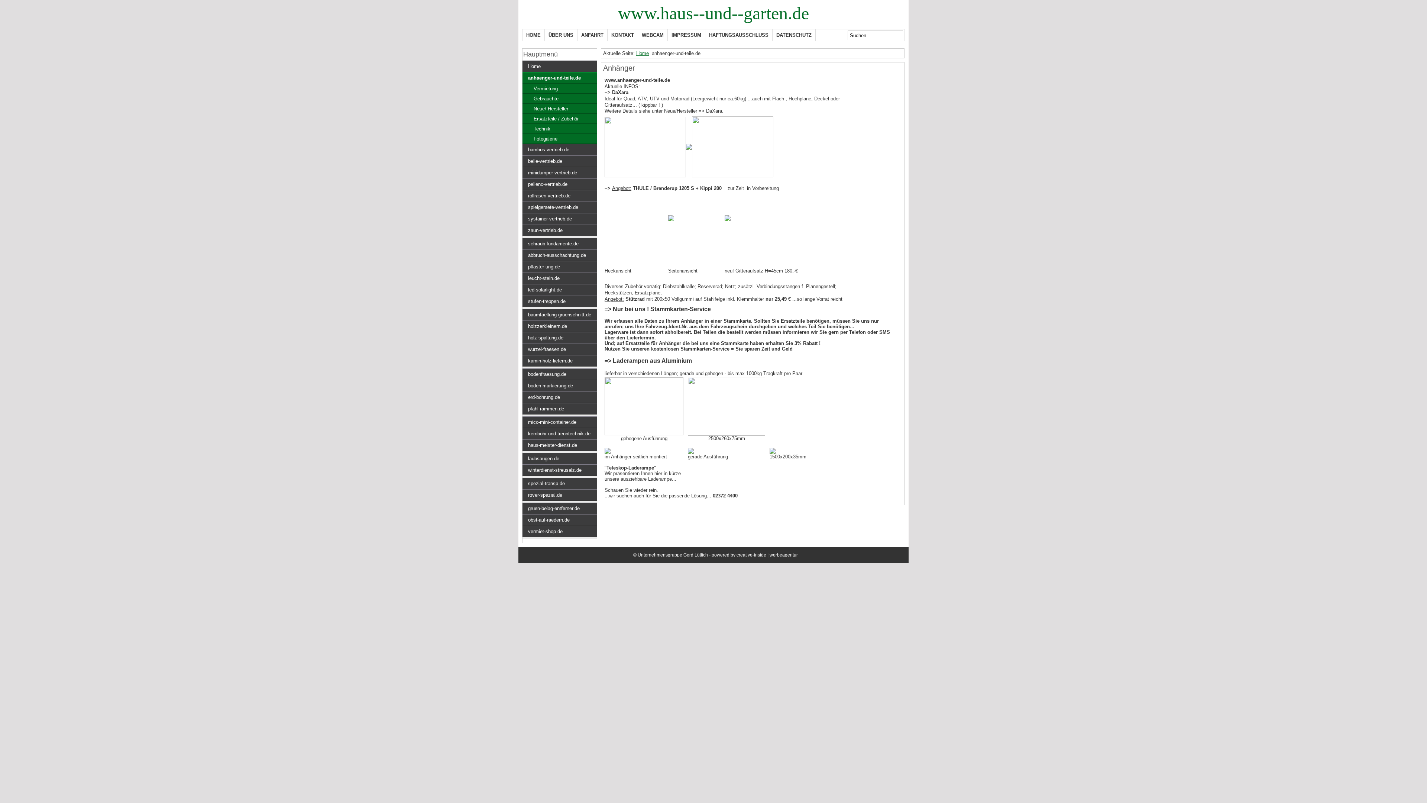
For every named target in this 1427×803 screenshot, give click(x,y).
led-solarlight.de (545, 290)
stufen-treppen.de (547, 301)
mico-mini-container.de (552, 422)
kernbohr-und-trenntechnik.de (559, 433)
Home (533, 35)
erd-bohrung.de (544, 397)
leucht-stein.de (544, 278)
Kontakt (622, 35)
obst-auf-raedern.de (549, 520)
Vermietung (546, 88)
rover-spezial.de (545, 495)
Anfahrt (592, 35)
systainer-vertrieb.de (550, 219)
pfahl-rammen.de (546, 409)
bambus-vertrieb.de (548, 149)
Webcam (653, 35)
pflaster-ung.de (544, 267)
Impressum (686, 35)
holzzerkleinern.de (547, 326)
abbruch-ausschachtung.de (557, 255)
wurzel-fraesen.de (547, 349)
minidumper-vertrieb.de (552, 172)
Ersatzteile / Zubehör (556, 119)
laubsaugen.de (543, 458)
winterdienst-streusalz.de (555, 470)
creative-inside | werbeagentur (767, 555)
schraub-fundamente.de (553, 243)
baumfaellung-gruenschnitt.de (559, 314)
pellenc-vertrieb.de (547, 184)
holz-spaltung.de (545, 338)
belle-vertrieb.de (545, 161)
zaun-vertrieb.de (545, 230)
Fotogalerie (545, 139)
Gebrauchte (546, 98)
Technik (542, 129)
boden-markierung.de (550, 385)
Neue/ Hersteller (551, 109)
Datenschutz (794, 35)
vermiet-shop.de (545, 531)
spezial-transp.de (546, 483)
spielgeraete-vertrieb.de (553, 207)
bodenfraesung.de (547, 374)
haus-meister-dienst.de (552, 445)
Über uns (561, 35)
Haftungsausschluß (738, 35)
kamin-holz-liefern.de (550, 361)
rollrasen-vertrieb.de (549, 196)
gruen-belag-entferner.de (554, 508)
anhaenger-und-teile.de (554, 78)
